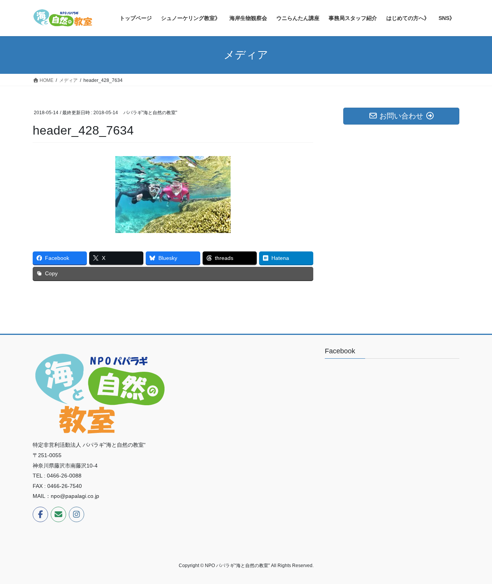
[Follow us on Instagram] (76, 514)
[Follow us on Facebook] (40, 514)
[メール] (58, 514)
